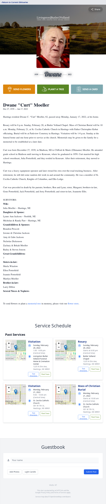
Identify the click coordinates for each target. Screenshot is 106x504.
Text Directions (33, 375)
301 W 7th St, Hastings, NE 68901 (41, 406)
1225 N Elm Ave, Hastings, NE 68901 (41, 367)
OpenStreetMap (56, 497)
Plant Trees (45, 374)
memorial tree (34, 303)
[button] (15, 347)
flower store (73, 303)
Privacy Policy (46, 492)
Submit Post (91, 472)
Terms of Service (60, 492)
